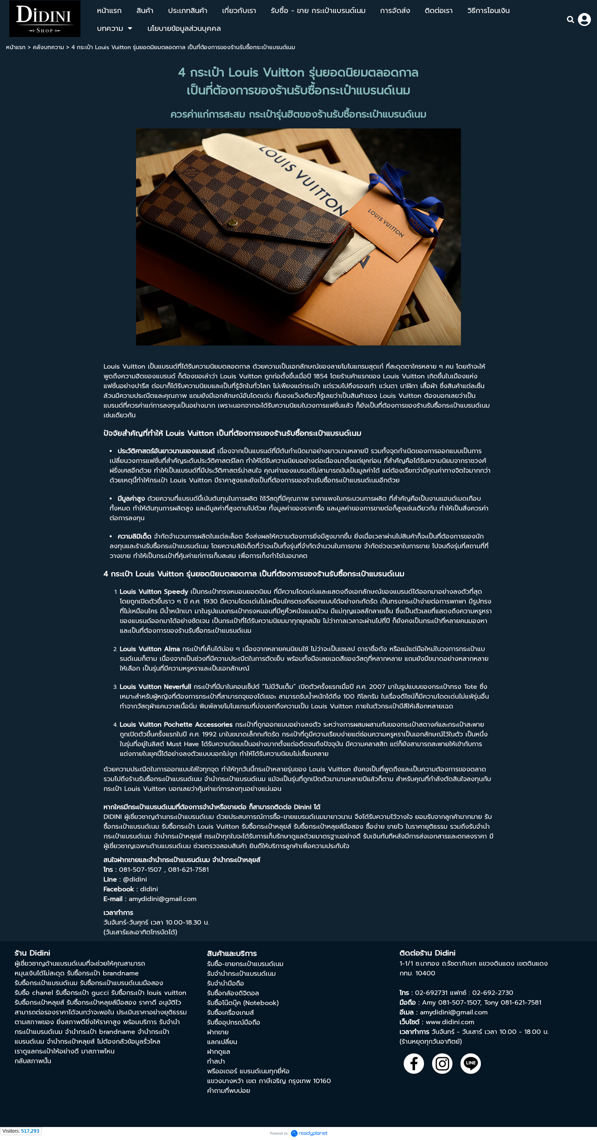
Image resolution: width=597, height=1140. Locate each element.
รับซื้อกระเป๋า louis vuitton (148, 993)
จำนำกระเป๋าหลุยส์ (236, 860)
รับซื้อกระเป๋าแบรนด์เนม (352, 90)
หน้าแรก (16, 47)
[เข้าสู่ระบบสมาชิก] (584, 19)
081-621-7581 (521, 1003)
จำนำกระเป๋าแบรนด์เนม (179, 860)
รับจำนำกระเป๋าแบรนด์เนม (241, 974)
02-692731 (431, 993)
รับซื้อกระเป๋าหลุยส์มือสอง (101, 1003)
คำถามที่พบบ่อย (228, 1091)
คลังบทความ (48, 47)
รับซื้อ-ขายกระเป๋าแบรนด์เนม (245, 964)
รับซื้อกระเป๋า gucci (82, 993)
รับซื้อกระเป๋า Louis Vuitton (200, 827)
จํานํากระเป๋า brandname (100, 1032)
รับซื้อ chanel (34, 993)
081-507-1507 (459, 1003)
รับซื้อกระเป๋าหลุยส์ (39, 1003)
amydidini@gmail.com (454, 1012)
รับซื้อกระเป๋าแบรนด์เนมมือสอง (121, 983)
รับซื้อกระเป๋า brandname (103, 973)
